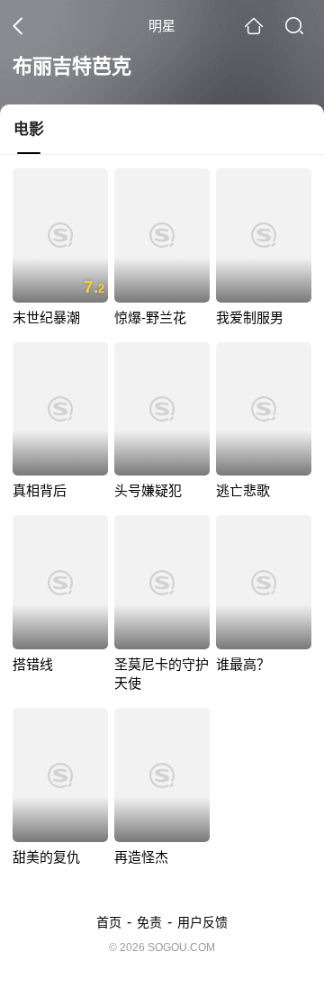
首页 (109, 922)
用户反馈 (202, 922)
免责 (149, 922)
